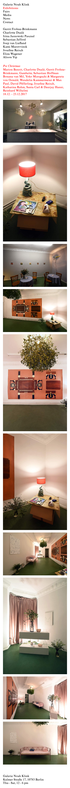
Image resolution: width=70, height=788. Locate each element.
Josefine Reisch (13, 50)
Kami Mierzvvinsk (15, 47)
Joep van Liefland (14, 43)
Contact (8, 22)
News (6, 18)
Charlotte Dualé (13, 32)
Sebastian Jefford (14, 39)
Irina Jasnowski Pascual (19, 36)
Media (7, 15)
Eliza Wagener (12, 54)
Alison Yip (10, 57)
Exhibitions (10, 8)
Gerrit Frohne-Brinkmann (20, 29)
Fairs (6, 11)
